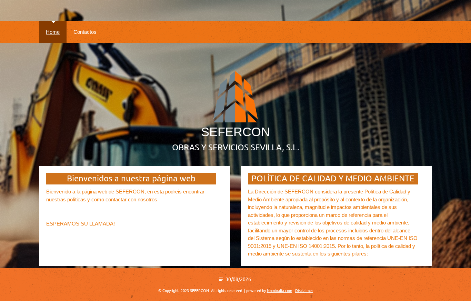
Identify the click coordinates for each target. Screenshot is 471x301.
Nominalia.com (279, 291)
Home (53, 32)
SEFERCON (235, 132)
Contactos (85, 32)
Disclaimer (304, 291)
